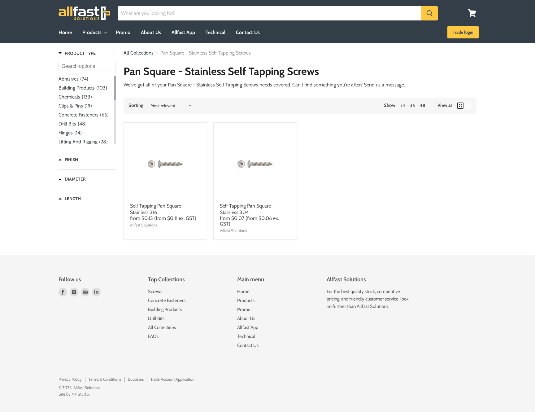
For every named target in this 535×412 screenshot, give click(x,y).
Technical (215, 32)
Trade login (463, 32)
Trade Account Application (172, 379)
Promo (123, 32)
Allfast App (183, 32)
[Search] (429, 13)
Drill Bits (156, 318)
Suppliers (136, 379)
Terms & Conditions (105, 379)
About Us (151, 32)
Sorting (135, 105)
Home (65, 32)
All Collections (139, 53)
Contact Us (248, 32)
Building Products (165, 309)
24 (402, 105)
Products (92, 32)
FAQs (153, 336)
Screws (155, 291)
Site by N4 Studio (74, 394)
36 (412, 105)
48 (422, 105)
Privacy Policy (70, 379)
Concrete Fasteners (166, 300)
